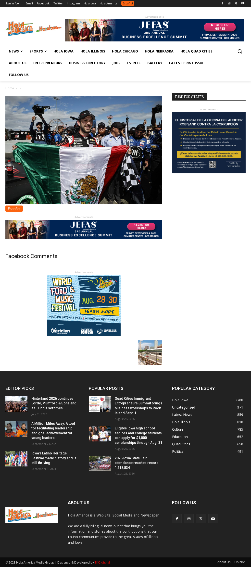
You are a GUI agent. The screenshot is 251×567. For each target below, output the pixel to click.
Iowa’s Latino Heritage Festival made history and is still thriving (53, 458)
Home (9, 88)
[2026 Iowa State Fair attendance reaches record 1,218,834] (100, 463)
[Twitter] (236, 3)
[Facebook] (222, 3)
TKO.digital (102, 562)
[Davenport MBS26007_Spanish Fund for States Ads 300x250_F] (209, 172)
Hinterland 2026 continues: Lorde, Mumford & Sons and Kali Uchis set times (53, 403)
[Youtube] (243, 3)
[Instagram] (229, 3)
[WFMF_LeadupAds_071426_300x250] (84, 335)
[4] (154, 40)
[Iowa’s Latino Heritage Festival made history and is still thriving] (16, 458)
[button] (240, 51)
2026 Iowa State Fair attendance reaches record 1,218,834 (137, 463)
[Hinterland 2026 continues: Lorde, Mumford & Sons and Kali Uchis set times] (16, 404)
